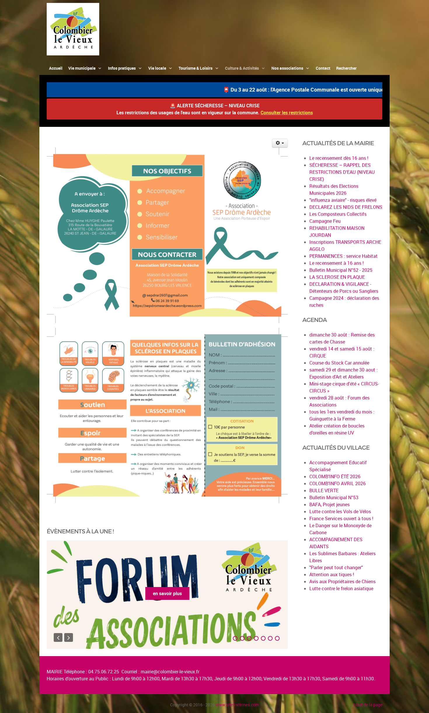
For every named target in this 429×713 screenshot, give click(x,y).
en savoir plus (167, 593)
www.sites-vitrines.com (237, 704)
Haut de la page (368, 704)
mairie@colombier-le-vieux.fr (170, 671)
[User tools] (280, 143)
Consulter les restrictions (287, 112)
